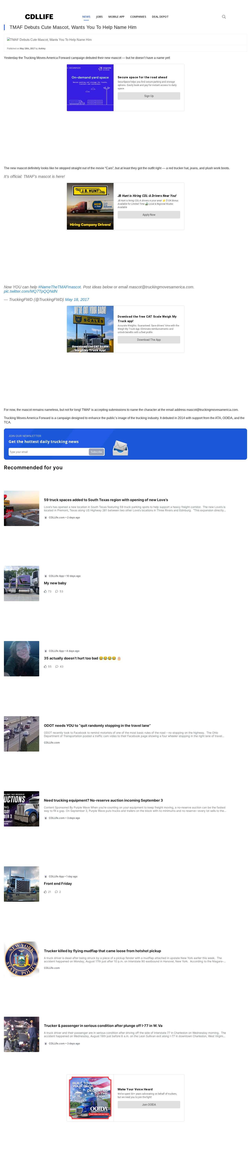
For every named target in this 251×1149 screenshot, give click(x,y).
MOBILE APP (116, 16)
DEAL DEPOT (160, 16)
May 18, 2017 (77, 299)
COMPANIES (138, 16)
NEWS (86, 16)
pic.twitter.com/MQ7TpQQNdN (30, 291)
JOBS (99, 16)
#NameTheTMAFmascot (59, 287)
